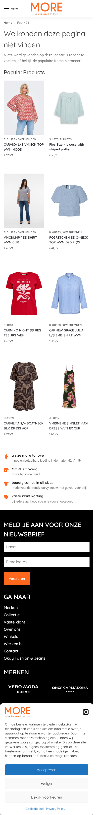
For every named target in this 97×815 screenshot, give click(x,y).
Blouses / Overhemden (20, 139)
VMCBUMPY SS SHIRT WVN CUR (20, 239)
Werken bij (14, 643)
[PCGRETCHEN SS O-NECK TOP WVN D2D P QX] (69, 201)
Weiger (47, 783)
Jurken (9, 418)
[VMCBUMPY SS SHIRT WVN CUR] (24, 201)
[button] (85, 712)
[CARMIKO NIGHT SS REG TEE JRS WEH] (24, 294)
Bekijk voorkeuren (46, 797)
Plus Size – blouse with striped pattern (66, 146)
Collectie (12, 614)
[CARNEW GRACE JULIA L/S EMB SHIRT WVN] (69, 294)
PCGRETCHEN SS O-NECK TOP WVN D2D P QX (68, 239)
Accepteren (46, 769)
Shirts (54, 139)
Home (8, 22)
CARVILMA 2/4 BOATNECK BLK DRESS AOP (24, 425)
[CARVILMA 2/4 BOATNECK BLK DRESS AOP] (24, 386)
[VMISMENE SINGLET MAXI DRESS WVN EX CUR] (69, 386)
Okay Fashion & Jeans (24, 658)
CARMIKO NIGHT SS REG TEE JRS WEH (22, 332)
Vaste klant (14, 621)
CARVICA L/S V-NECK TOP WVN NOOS (24, 146)
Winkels (11, 636)
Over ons (12, 629)
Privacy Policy (55, 809)
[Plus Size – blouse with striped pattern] (69, 107)
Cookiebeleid (35, 809)
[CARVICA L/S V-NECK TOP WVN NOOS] (24, 108)
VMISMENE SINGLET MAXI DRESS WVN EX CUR (68, 425)
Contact (11, 650)
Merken (11, 607)
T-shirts (66, 139)
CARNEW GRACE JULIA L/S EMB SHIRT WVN (66, 332)
